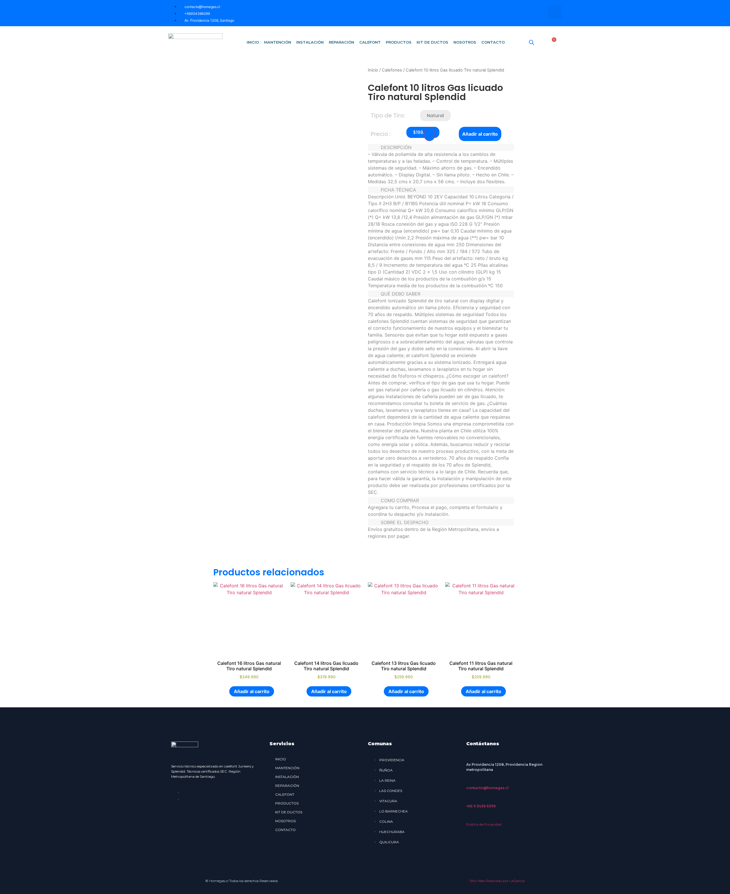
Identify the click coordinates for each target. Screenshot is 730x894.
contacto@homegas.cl (487, 788)
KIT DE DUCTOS (432, 42)
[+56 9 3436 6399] (469, 799)
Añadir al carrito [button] (251, 691)
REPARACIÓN (341, 42)
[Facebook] (537, 12)
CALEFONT (370, 42)
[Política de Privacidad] (469, 817)
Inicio (373, 70)
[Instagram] (555, 12)
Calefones (392, 70)
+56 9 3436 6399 (481, 806)
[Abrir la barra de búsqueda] (531, 42)
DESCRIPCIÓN (396, 147)
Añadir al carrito (480, 134)
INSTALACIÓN (310, 42)
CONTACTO (493, 42)
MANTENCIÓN (277, 42)
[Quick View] (226, 691)
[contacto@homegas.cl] (469, 781)
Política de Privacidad (483, 824)
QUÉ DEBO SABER (400, 294)
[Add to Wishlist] (429, 134)
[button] (435, 115)
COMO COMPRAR (400, 500)
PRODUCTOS (398, 42)
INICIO (253, 42)
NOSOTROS (464, 42)
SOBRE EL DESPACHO (405, 522)
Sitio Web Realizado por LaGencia (497, 881)
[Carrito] (552, 42)
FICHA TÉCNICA (398, 190)
